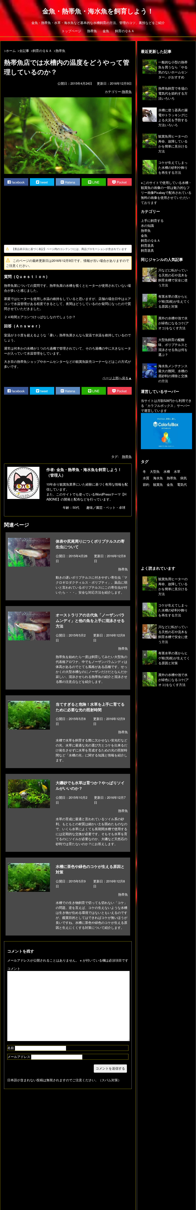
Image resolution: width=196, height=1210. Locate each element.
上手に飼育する (152, 220)
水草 (177, 471)
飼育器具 (147, 245)
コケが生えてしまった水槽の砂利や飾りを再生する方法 (173, 167)
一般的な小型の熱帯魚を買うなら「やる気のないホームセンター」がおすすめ (173, 69)
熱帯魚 (92, 30)
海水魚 (158, 477)
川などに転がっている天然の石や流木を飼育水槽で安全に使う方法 (173, 277)
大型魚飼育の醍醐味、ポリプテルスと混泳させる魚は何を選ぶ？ (173, 347)
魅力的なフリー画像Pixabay (165, 190)
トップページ (71, 30)
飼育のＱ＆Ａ (124, 30)
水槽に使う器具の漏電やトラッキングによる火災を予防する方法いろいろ (173, 117)
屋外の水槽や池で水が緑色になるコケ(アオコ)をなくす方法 (173, 322)
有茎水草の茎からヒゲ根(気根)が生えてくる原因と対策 (174, 301)
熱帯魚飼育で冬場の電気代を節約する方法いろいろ (173, 93)
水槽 (166, 471)
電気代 (182, 484)
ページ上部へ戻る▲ (117, 377)
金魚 (106, 30)
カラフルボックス (160, 405)
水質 (146, 477)
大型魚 (155, 471)
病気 (183, 477)
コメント (13, 968)
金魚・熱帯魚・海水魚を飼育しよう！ (98, 10)
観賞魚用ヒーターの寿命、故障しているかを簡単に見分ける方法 (173, 143)
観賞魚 (158, 484)
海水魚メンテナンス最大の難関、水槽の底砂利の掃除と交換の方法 (173, 373)
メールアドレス (18, 1056)
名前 (10, 1047)
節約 (146, 484)
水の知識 (147, 225)
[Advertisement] (68, 215)
